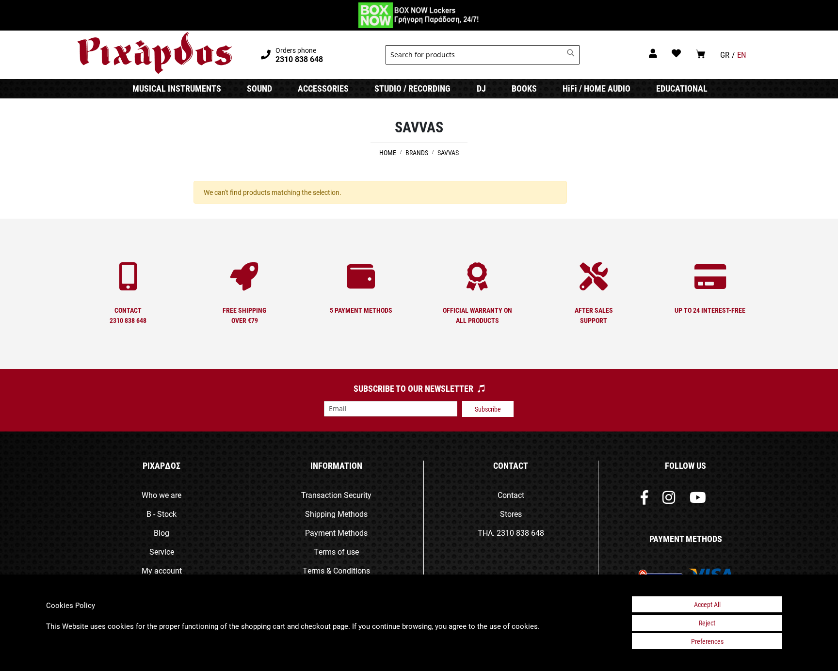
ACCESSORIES (323, 88)
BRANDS (417, 152)
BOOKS (524, 88)
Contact (511, 495)
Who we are (161, 495)
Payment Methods (336, 532)
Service (161, 551)
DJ (481, 88)
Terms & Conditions (336, 570)
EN (741, 54)
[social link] (644, 500)
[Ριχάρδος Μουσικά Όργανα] (154, 53)
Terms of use (336, 551)
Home (388, 152)
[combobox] (483, 54)
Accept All (707, 604)
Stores (511, 514)
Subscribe (488, 409)
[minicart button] (700, 53)
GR (724, 54)
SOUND (259, 88)
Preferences (707, 641)
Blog (161, 532)
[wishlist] (676, 53)
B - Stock (161, 514)
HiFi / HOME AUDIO (596, 88)
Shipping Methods (336, 514)
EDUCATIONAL (682, 88)
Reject (707, 622)
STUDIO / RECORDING (412, 88)
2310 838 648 (520, 532)
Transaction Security (336, 495)
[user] (653, 53)
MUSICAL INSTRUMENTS (176, 88)
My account (162, 570)
